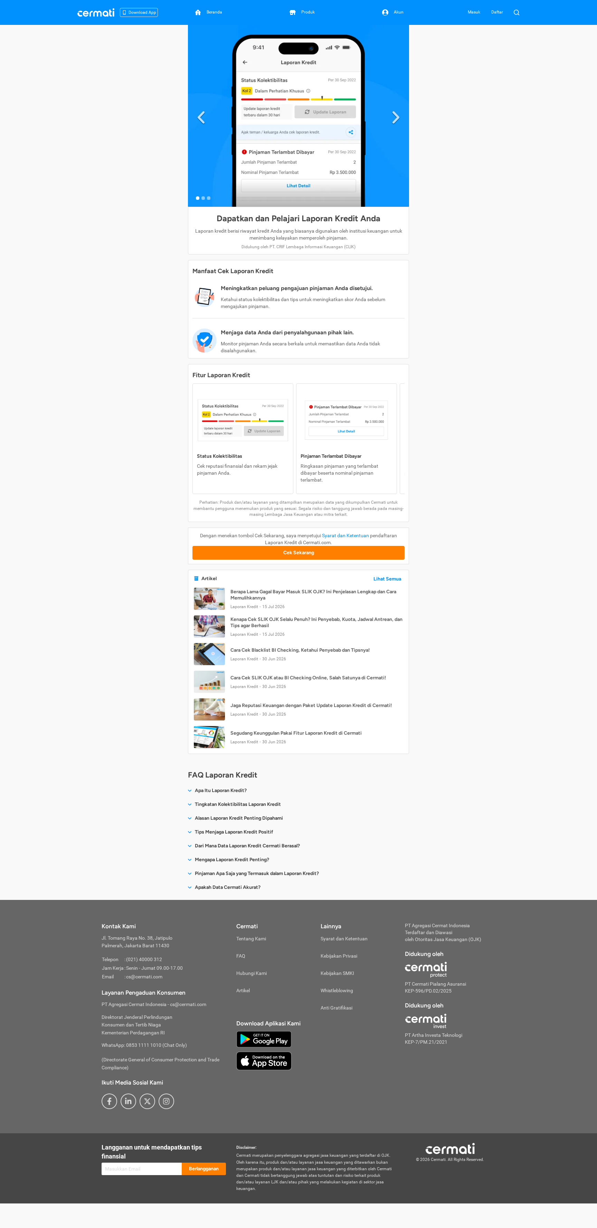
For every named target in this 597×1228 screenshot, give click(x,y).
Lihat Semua (387, 579)
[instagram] (166, 1101)
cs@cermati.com (144, 976)
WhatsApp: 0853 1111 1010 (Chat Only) (144, 1045)
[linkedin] (128, 1101)
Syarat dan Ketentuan (345, 535)
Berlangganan (204, 1169)
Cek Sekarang (298, 553)
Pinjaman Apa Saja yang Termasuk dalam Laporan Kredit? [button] (257, 873)
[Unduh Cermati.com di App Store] (264, 1060)
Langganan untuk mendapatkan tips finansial (152, 1152)
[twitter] (147, 1101)
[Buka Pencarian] (516, 12)
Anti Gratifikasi (336, 1008)
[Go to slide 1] (197, 198)
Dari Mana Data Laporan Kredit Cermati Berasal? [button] (247, 846)
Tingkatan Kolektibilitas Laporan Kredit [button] (238, 804)
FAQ (240, 956)
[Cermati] (450, 1148)
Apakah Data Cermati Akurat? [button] (227, 887)
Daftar (497, 12)
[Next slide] (396, 116)
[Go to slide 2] (203, 198)
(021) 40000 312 (144, 959)
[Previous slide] (201, 116)
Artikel (243, 990)
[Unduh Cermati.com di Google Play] (264, 1038)
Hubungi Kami (251, 973)
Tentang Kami (251, 938)
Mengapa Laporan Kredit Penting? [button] (232, 860)
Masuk (474, 12)
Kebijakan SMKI (337, 973)
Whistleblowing (337, 990)
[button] (298, 599)
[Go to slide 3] (208, 198)
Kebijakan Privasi (339, 956)
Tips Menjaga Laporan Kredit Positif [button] (234, 832)
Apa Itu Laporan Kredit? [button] (221, 790)
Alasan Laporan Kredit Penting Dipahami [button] (239, 818)
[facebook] (109, 1101)
